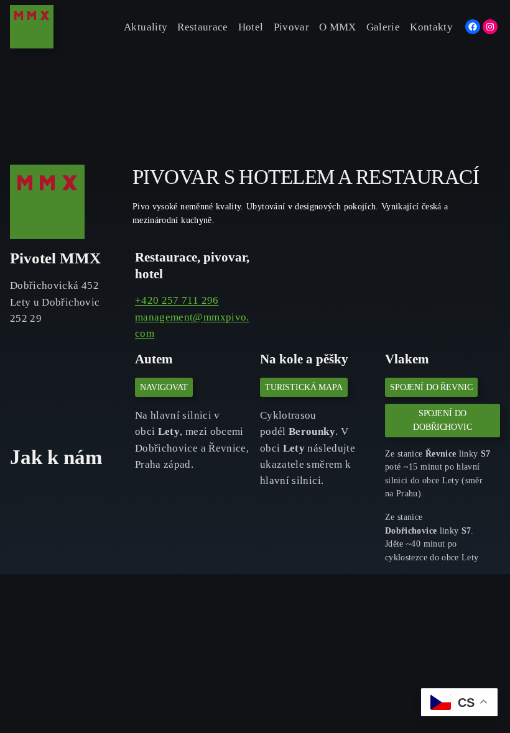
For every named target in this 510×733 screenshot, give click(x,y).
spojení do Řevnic (431, 387)
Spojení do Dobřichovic (442, 420)
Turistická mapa (304, 387)
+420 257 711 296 (177, 300)
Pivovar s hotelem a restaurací (305, 177)
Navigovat (164, 387)
